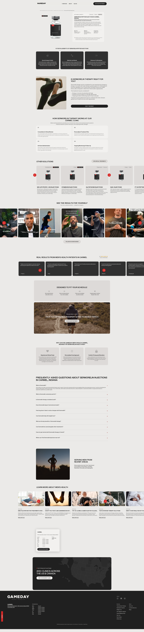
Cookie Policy (85, 624)
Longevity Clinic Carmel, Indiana (58, 10)
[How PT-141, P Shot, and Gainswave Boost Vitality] (58, 499)
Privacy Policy (80, 624)
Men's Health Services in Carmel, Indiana (46, 10)
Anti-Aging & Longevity (121, 611)
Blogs (75, 3)
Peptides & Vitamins (121, 607)
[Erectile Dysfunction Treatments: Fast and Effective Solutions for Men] (31, 499)
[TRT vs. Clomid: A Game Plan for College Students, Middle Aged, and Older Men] (85, 499)
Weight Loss (119, 609)
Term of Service (75, 624)
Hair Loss (118, 615)
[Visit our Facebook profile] (121, 598)
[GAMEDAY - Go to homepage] (18, 597)
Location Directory (133, 607)
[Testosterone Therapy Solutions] (112, 499)
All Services (119, 618)
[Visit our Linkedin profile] (125, 598)
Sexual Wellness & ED (121, 613)
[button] (65, 4)
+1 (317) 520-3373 (11, 607)
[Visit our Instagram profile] (117, 598)
